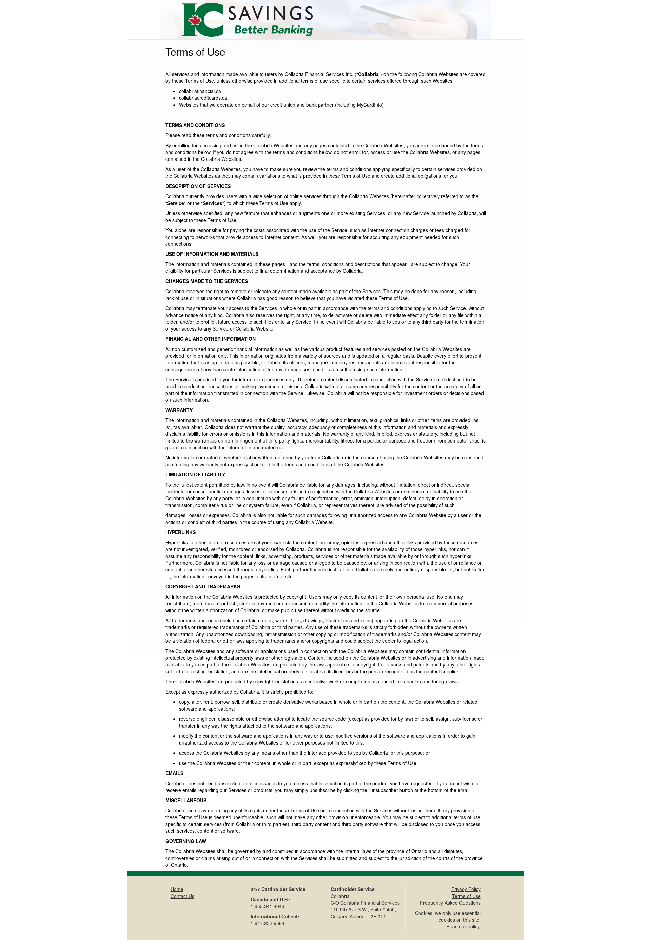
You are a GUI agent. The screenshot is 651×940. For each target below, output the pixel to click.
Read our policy (462, 926)
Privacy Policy (466, 889)
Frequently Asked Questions (450, 902)
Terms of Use (466, 895)
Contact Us (182, 895)
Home (177, 889)
